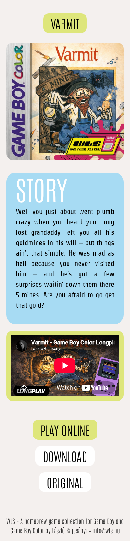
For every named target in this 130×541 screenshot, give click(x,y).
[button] (65, 23)
